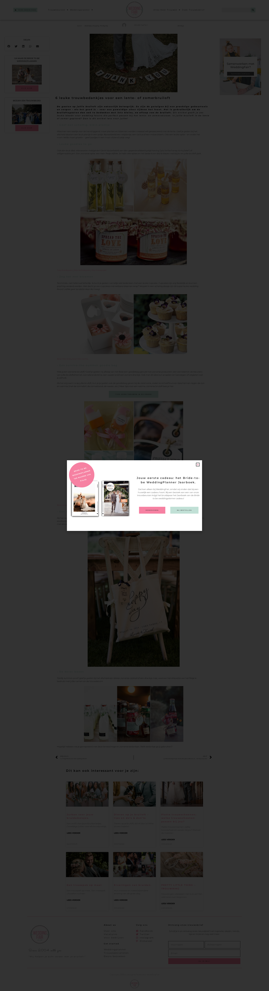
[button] (198, 464)
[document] (134, 495)
